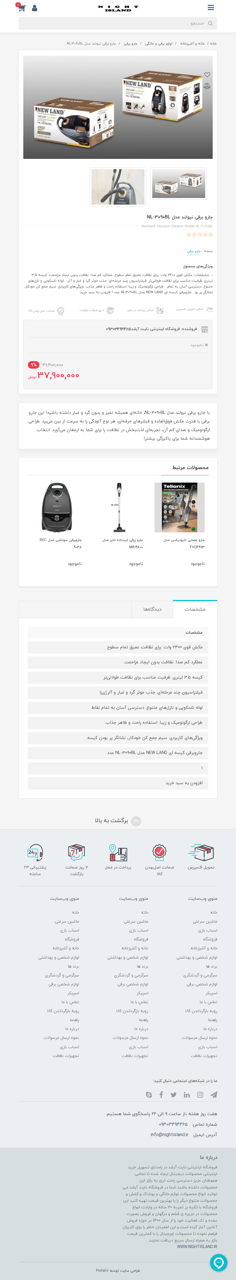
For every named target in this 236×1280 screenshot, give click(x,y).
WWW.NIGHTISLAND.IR (197, 1247)
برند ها (211, 966)
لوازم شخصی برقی (201, 984)
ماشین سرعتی (205, 921)
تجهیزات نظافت (204, 1056)
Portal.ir (102, 1270)
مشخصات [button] (195, 609)
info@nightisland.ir (169, 1135)
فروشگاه (210, 939)
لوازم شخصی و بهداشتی (196, 957)
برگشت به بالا (112, 821)
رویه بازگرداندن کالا (201, 1011)
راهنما (212, 1020)
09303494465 (173, 1124)
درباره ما (210, 1029)
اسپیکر (211, 993)
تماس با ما (208, 1002)
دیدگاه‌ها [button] (152, 609)
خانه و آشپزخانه (204, 948)
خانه (213, 912)
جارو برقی (194, 251)
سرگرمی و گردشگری (200, 975)
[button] (25, 7)
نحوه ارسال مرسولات (199, 1038)
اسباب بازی (207, 930)
